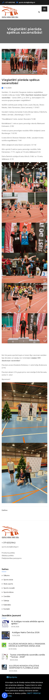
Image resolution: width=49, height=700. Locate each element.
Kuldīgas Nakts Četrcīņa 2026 (25, 632)
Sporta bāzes (9, 592)
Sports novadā (9, 588)
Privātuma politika (8, 553)
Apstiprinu (13, 677)
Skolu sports (8, 584)
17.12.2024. (7, 88)
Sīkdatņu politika (8, 555)
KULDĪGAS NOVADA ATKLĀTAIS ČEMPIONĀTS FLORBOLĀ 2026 (24, 667)
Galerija (6, 601)
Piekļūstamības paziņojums (12, 558)
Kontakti (7, 609)
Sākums (7, 575)
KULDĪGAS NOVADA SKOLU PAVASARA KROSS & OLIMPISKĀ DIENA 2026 (27, 645)
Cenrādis (7, 596)
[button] (4, 695)
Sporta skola (8, 580)
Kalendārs (7, 605)
